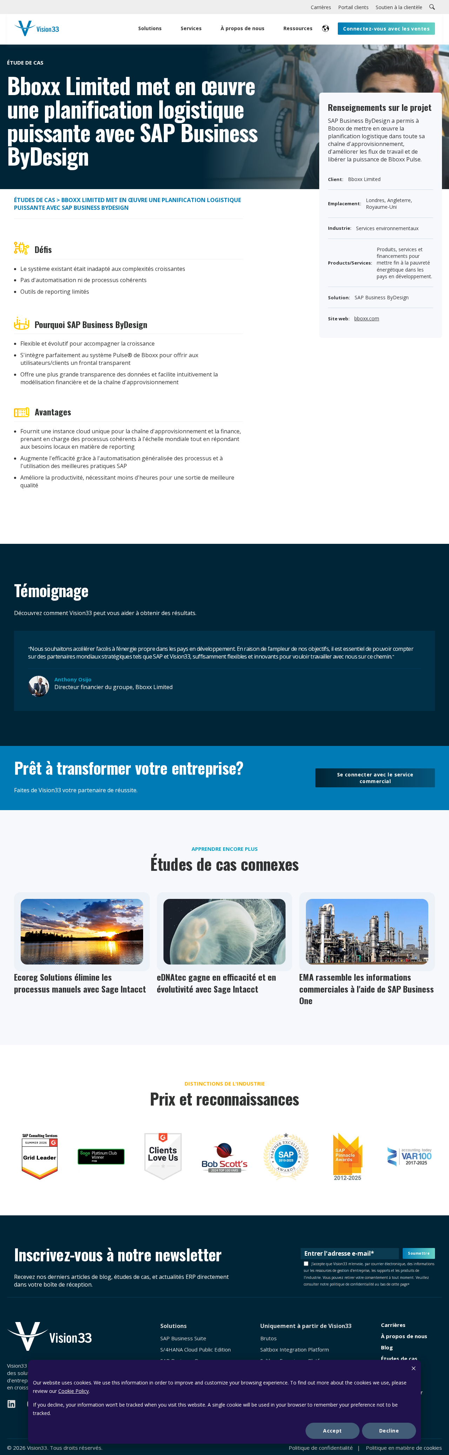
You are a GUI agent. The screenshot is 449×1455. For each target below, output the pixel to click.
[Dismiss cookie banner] (413, 1369)
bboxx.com (366, 318)
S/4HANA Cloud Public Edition (195, 1350)
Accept (332, 1430)
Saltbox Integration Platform (294, 1350)
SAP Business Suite (183, 1338)
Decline (389, 1430)
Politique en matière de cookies (404, 1447)
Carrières (393, 1325)
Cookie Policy (73, 1391)
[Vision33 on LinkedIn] (11, 1404)
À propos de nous (404, 1336)
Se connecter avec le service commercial (375, 778)
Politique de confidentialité (321, 1447)
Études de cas (34, 200)
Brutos (268, 1338)
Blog (387, 1347)
